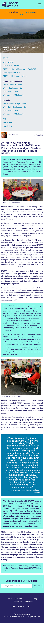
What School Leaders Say (13, 88)
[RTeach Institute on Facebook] (25, 606)
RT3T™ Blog (7, 122)
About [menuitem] (9, 598)
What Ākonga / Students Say (14, 95)
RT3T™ (6, 58)
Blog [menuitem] (35, 598)
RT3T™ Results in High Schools (14, 103)
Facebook (29, 11)
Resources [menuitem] (18, 601)
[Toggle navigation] (40, 4)
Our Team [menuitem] (18, 598)
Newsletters (7, 126)
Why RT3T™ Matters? (11, 65)
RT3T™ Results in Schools (12, 84)
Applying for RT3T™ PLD (12, 72)
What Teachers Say (10, 91)
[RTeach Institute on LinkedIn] (29, 606)
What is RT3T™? (9, 62)
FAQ (4, 119)
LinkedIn (22, 14)
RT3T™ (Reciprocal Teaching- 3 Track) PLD (19, 69)
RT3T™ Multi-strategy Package (15, 76)
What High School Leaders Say (15, 107)
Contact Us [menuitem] (29, 601)
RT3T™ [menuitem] (28, 598)
